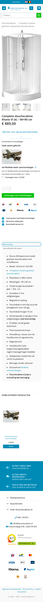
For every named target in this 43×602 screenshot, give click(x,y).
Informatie (16, 2)
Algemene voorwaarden (11, 589)
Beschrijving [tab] (8, 244)
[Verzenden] (38, 15)
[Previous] (5, 66)
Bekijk (11, 446)
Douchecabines (9, 23)
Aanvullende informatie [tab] (12, 248)
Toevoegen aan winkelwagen (18, 195)
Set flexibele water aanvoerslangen (11, 437)
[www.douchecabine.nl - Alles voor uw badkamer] (17, 8)
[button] (31, 8)
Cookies (38, 589)
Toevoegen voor (14, 177)
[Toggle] (7, 497)
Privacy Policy (28, 589)
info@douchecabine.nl (23, 523)
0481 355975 (22, 517)
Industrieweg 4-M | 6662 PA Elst (23, 526)
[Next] (37, 66)
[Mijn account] (4, 8)
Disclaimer (22, 592)
